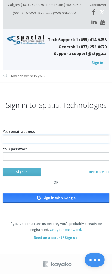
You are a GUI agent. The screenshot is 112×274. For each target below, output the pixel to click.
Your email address (19, 131)
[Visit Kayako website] (58, 264)
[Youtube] (103, 22)
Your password (15, 148)
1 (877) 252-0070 (91, 46)
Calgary (14, 4)
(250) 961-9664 (64, 13)
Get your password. (66, 229)
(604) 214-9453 (24, 13)
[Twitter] (102, 12)
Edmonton (54, 4)
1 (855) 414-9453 (91, 39)
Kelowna (45, 13)
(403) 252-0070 (32, 4)
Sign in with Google (59, 197)
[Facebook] (94, 12)
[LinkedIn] (94, 22)
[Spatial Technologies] (26, 39)
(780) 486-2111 (75, 4)
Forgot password (98, 172)
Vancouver (98, 4)
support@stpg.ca (89, 53)
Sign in (97, 62)
